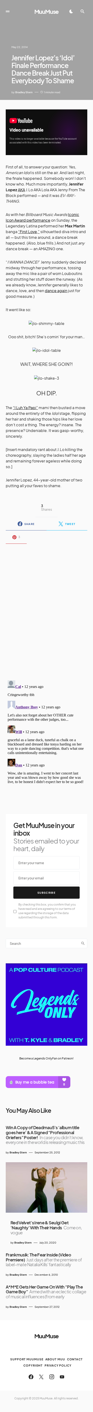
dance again (56, 290)
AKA (21, 189)
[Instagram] (51, 1376)
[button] (7, 11)
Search (83, 943)
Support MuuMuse (26, 1359)
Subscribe (46, 892)
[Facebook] (31, 1376)
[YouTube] (62, 1376)
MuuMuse (46, 11)
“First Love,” (29, 231)
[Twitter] (41, 1376)
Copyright (33, 1365)
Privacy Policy (58, 1365)
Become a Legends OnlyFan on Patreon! (46, 1058)
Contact (75, 1359)
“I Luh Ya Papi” (25, 407)
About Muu (55, 1359)
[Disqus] (46, 608)
